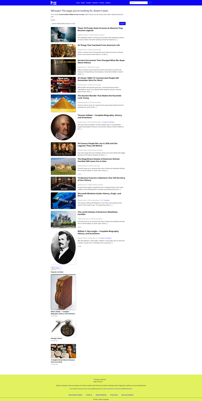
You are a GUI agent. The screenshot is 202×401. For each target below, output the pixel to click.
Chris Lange (95, 71)
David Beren (97, 107)
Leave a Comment (109, 126)
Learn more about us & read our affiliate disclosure (117, 393)
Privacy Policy (114, 399)
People (83, 7)
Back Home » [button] (56, 272)
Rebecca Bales (97, 126)
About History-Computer (75, 399)
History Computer (99, 39)
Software (107, 7)
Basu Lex (95, 242)
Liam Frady (97, 170)
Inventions (95, 7)
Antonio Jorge (97, 54)
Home (78, 7)
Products (101, 7)
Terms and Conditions (127, 399)
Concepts (88, 7)
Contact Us (89, 399)
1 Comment (106, 205)
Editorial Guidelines (101, 399)
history (79, 178)
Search (53, 24)
